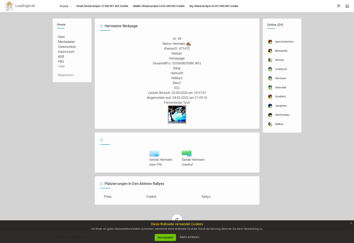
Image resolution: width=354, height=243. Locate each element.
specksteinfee (284, 41)
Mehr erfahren (189, 237)
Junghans (281, 105)
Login (61, 66)
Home (64, 6)
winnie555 (281, 50)
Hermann (280, 78)
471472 (184, 49)
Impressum (66, 52)
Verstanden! (165, 237)
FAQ (61, 61)
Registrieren (66, 75)
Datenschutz (67, 47)
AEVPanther (282, 114)
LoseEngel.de (24, 6)
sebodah (280, 87)
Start (61, 37)
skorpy (279, 59)
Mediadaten (66, 42)
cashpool (281, 69)
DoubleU (280, 96)
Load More (177, 219)
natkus (279, 124)
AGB (61, 57)
